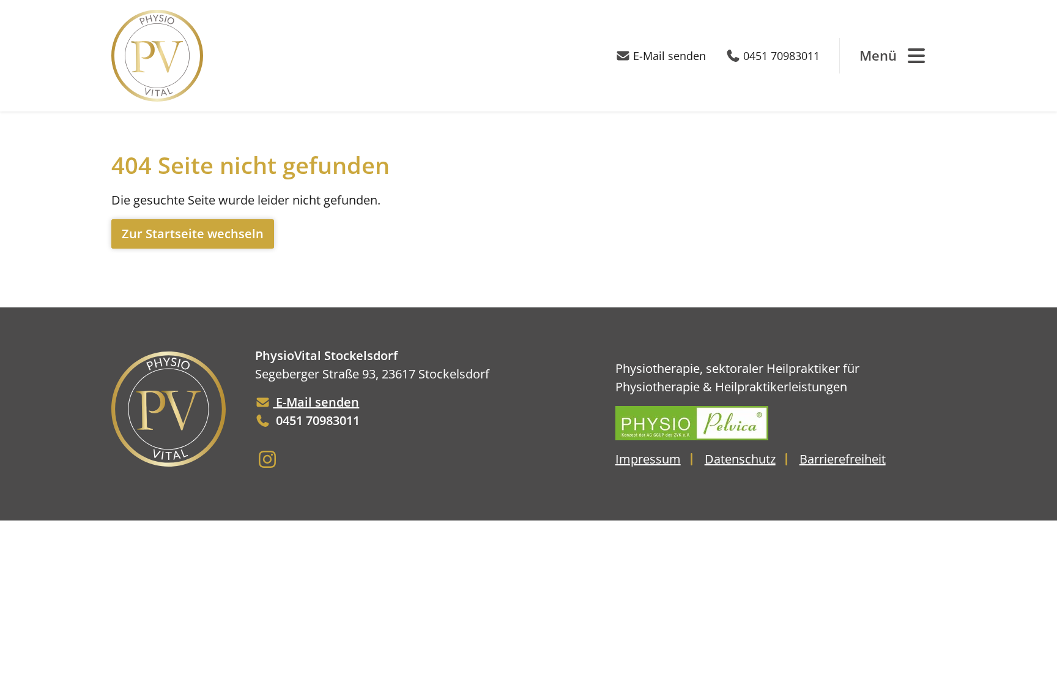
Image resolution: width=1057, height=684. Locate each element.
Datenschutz (740, 459)
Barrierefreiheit (842, 459)
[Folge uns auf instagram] (267, 462)
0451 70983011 (781, 55)
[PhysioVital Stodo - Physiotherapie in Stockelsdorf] (157, 56)
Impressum (648, 459)
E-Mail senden (669, 55)
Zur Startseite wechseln (193, 233)
